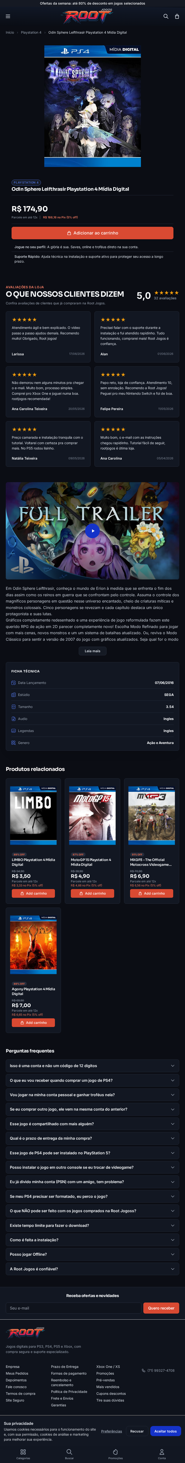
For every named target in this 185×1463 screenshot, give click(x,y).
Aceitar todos (165, 1431)
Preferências (111, 1431)
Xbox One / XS (108, 1367)
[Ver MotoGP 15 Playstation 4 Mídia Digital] (92, 841)
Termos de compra (20, 1393)
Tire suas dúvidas (110, 1400)
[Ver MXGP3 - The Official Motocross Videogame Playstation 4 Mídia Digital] (151, 841)
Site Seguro (15, 1400)
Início (10, 32)
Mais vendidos (107, 1387)
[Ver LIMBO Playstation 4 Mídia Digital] (33, 841)
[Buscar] (166, 16)
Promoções (105, 1373)
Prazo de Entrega (65, 1367)
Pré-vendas (105, 1380)
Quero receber (161, 1308)
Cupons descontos (111, 1393)
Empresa (13, 1367)
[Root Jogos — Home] (87, 16)
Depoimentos (16, 1380)
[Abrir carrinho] (177, 16)
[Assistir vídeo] (92, 530)
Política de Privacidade (69, 1391)
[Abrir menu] (8, 16)
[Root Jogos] (25, 1333)
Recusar (137, 1431)
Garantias (58, 1405)
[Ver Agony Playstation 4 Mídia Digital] (33, 970)
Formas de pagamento (68, 1373)
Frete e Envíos (62, 1398)
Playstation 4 (31, 32)
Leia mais (92, 651)
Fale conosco (16, 1387)
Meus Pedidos (17, 1373)
